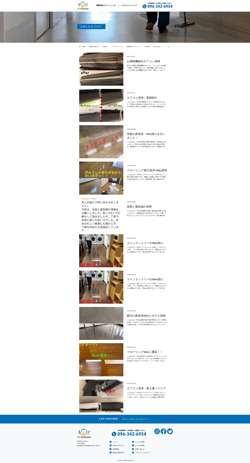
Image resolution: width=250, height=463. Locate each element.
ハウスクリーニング (129, 5)
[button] (168, 47)
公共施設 (147, 46)
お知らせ (105, 46)
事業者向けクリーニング (106, 5)
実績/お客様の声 (94, 46)
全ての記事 (82, 46)
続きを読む (157, 46)
